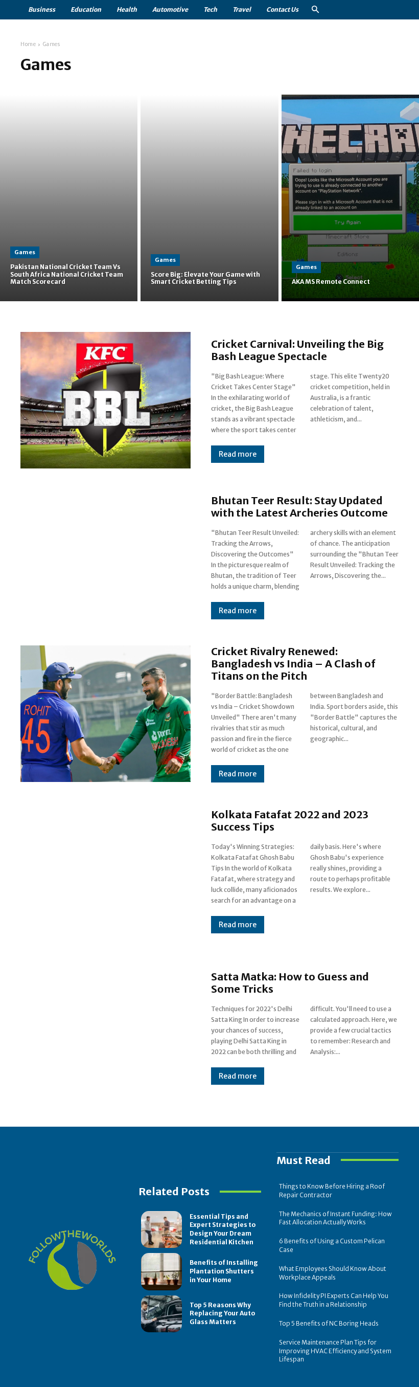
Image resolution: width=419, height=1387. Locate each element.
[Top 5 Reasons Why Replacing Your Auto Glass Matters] (161, 1313)
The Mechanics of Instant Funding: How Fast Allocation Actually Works (335, 1218)
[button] (315, 10)
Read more (238, 454)
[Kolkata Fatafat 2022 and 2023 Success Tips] (105, 871)
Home (28, 44)
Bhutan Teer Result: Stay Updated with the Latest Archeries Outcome (299, 506)
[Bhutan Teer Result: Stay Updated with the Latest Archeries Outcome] (105, 557)
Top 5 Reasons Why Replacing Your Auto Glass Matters (222, 1313)
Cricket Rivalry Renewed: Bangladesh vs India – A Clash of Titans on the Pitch (293, 663)
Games (24, 252)
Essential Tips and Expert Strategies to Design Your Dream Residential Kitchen (222, 1229)
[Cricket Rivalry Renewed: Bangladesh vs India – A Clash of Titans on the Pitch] (105, 713)
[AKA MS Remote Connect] (350, 198)
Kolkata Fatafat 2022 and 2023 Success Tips (289, 820)
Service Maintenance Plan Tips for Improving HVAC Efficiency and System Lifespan (335, 1350)
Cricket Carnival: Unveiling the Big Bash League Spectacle (297, 350)
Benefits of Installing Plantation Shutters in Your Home (224, 1271)
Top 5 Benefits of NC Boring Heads (329, 1323)
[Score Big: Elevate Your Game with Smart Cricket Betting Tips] (209, 198)
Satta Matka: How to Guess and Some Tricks (290, 982)
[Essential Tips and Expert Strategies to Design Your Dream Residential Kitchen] (161, 1229)
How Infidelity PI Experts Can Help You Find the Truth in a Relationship (333, 1300)
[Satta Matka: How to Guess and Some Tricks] (105, 1028)
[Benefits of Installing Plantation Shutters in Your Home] (161, 1271)
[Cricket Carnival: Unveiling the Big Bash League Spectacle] (105, 400)
